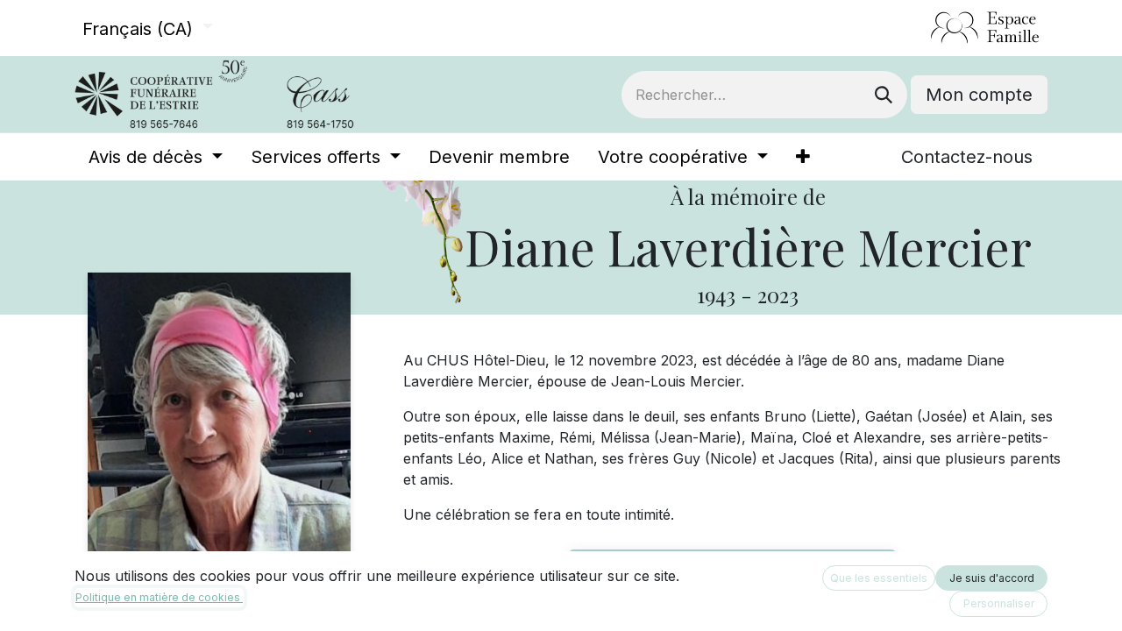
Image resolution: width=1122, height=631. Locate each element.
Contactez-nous (967, 156)
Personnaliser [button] (998, 603)
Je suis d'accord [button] (991, 578)
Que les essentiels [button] (878, 578)
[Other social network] (923, 28)
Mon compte (979, 94)
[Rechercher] (883, 94)
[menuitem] (156, 157)
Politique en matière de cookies (159, 597)
